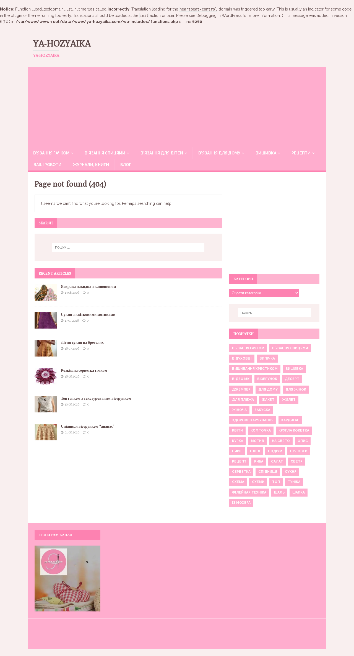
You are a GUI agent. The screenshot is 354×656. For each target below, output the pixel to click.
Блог (125, 164)
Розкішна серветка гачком (84, 370)
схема (238, 482)
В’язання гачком (51, 153)
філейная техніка (249, 492)
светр (297, 461)
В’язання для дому (219, 153)
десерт (292, 379)
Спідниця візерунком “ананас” (87, 426)
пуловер (298, 451)
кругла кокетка (293, 430)
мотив (257, 441)
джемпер (241, 389)
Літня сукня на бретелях (82, 342)
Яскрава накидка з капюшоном (88, 286)
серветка (241, 472)
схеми (258, 482)
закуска (262, 410)
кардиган (290, 420)
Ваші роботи (47, 164)
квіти (237, 430)
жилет (289, 400)
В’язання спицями (105, 153)
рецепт (239, 461)
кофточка (261, 430)
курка (237, 441)
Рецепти (301, 153)
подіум (275, 451)
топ (276, 482)
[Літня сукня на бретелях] (46, 353)
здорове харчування (253, 420)
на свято (281, 441)
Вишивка (266, 153)
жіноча (239, 410)
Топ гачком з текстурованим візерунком (96, 398)
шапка (298, 492)
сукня (290, 472)
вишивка (294, 369)
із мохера (241, 503)
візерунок (267, 379)
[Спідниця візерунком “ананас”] (46, 437)
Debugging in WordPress (219, 15)
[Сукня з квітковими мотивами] (46, 325)
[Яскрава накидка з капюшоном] (46, 297)
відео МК (240, 379)
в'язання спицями (290, 348)
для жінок (295, 389)
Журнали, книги (91, 164)
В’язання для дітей (161, 153)
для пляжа (243, 400)
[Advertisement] (177, 105)
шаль (279, 492)
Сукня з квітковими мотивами (88, 314)
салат (277, 461)
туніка (294, 482)
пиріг (237, 451)
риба (258, 461)
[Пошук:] (128, 247)
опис (303, 441)
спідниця (267, 472)
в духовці (242, 358)
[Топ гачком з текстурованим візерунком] (46, 409)
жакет (268, 400)
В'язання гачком (248, 348)
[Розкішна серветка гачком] (46, 381)
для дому (268, 389)
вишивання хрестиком (255, 369)
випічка (267, 358)
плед (255, 451)
